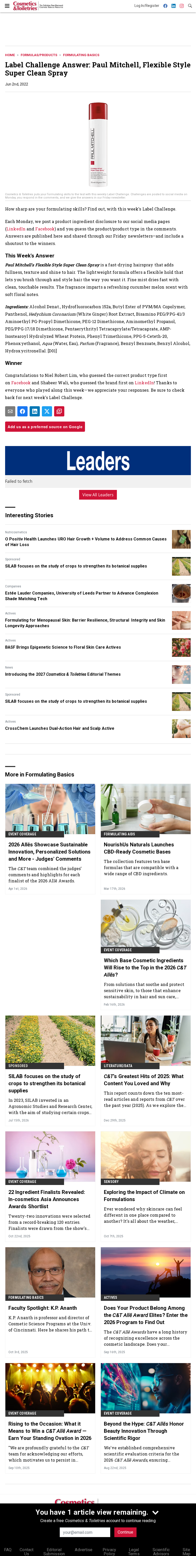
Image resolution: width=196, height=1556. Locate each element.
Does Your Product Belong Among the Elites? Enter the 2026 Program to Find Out (146, 1315)
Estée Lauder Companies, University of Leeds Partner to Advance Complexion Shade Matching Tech (81, 596)
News (9, 667)
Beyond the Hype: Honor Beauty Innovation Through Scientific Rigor (144, 1431)
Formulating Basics (81, 55)
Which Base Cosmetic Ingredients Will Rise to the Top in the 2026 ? (145, 967)
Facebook (45, 228)
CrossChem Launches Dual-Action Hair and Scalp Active (59, 728)
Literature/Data (118, 1066)
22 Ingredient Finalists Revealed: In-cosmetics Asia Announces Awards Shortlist (46, 1199)
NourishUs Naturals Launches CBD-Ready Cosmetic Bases (139, 848)
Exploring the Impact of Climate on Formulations (144, 1195)
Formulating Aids (119, 834)
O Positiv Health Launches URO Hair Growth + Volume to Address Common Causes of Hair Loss (86, 542)
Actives (10, 613)
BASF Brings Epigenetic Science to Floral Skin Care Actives (63, 647)
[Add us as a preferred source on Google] (59, 411)
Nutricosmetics (16, 532)
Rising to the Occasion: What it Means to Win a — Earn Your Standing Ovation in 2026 (49, 1431)
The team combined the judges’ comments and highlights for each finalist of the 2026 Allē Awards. (44, 874)
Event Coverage (22, 834)
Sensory (111, 1182)
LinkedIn (16, 228)
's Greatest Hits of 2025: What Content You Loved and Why (143, 1079)
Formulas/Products (39, 55)
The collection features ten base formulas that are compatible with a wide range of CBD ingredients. (141, 867)
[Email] (10, 411)
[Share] (22, 411)
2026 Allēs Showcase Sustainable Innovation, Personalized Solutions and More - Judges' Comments (49, 852)
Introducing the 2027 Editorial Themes (63, 674)
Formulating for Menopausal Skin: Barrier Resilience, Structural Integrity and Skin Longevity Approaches (85, 623)
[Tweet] (47, 411)
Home (10, 55)
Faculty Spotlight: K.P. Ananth (42, 1308)
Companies (13, 586)
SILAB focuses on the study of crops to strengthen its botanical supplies (76, 566)
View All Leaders (98, 495)
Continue (125, 1532)
